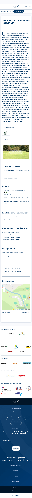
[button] (3, 6)
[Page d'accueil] (16, 6)
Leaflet (15, 309)
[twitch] (22, 423)
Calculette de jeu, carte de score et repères (15, 197)
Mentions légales (16, 490)
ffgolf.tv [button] (15, 476)
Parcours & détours (6, 11)
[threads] (16, 423)
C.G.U (16, 492)
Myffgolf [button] (15, 470)
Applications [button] (15, 481)
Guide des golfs (19, 11)
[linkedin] (10, 423)
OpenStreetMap (21, 309)
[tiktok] (13, 418)
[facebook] (7, 418)
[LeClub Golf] (5, 133)
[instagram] (19, 418)
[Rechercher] (26, 7)
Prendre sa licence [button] (15, 465)
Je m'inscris (16, 448)
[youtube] (25, 418)
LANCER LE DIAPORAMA (16, 151)
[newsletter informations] (19, 429)
